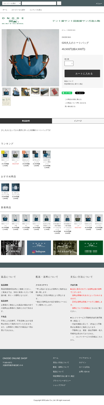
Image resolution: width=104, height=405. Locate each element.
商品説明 (26, 121)
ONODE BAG (71, 30)
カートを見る (84, 367)
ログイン (82, 362)
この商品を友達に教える (73, 99)
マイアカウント (85, 358)
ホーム (5, 10)
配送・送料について (61, 367)
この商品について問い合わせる (75, 103)
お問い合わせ (84, 372)
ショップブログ (59, 385)
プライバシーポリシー (62, 381)
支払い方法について (61, 362)
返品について (68, 81)
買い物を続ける (70, 106)
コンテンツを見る (36, 10)
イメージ (78, 121)
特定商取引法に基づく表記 (73, 84)
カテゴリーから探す (18, 10)
